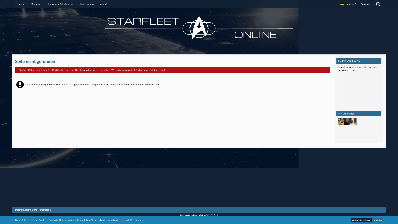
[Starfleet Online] (199, 28)
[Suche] (378, 4)
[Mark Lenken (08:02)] (341, 121)
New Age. (106, 70)
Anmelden (366, 3)
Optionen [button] (373, 69)
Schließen (378, 220)
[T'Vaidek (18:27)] (347, 121)
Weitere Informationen (361, 220)
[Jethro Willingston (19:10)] (353, 121)
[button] (348, 4)
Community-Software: (199, 215)
